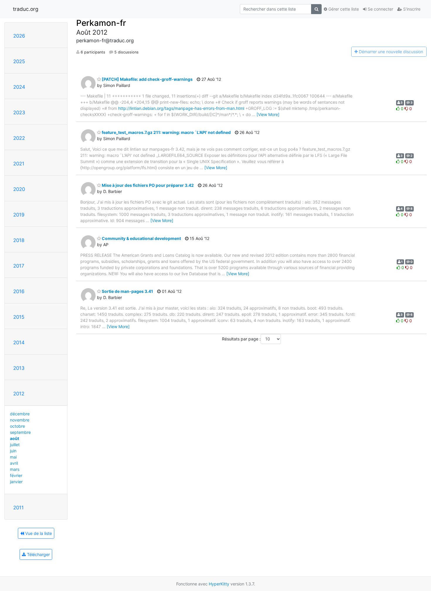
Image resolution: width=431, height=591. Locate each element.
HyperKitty (219, 583)
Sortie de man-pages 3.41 (127, 291)
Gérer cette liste (343, 8)
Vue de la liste (38, 533)
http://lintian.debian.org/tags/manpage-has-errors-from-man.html (181, 108)
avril (14, 463)
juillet (15, 444)
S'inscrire (411, 8)
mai (13, 456)
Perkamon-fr (101, 23)
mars (14, 469)
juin (13, 450)
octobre (17, 426)
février (16, 475)
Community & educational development (141, 238)
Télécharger (38, 554)
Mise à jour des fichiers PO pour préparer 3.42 (147, 185)
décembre (20, 413)
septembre (20, 432)
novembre (19, 419)
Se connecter (379, 8)
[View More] (268, 114)
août (14, 438)
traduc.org (25, 9)
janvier (16, 481)
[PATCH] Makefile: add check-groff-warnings (147, 79)
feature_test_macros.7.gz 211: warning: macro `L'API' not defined (166, 132)
